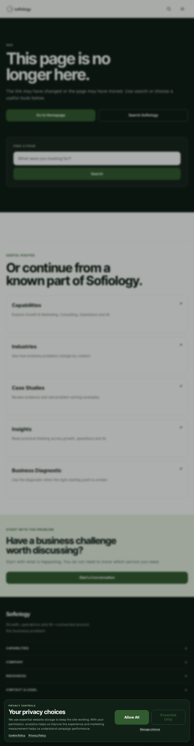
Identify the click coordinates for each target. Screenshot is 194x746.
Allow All (131, 717)
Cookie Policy (17, 735)
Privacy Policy (37, 735)
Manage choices (150, 729)
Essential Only (168, 717)
